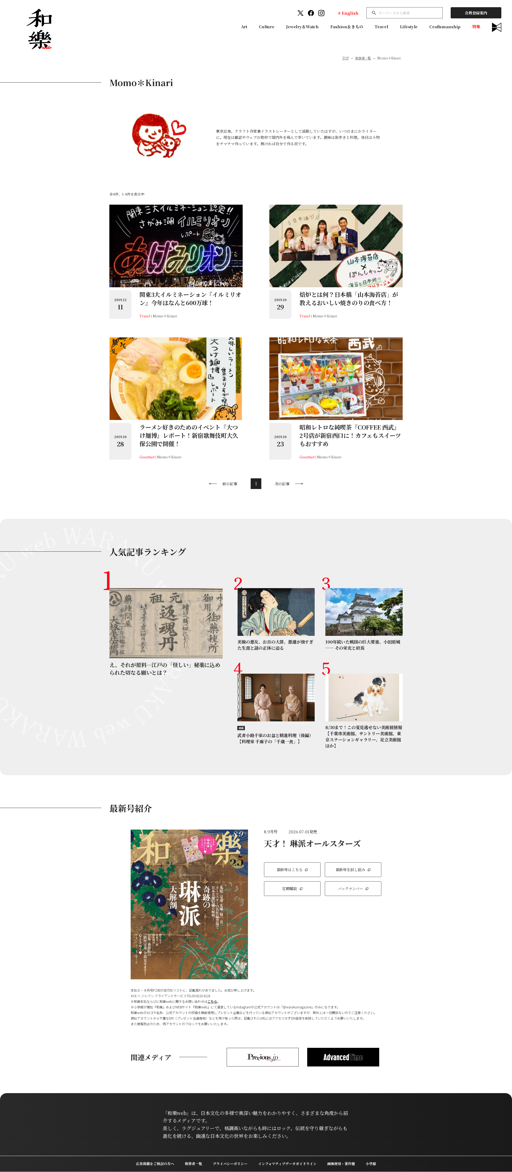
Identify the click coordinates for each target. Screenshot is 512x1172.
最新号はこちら (290, 869)
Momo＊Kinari (165, 315)
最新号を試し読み (350, 869)
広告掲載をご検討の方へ (155, 1163)
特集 (476, 26)
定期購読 (289, 888)
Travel (381, 26)
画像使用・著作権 (341, 1163)
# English (348, 13)
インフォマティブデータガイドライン (287, 1163)
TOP (345, 58)
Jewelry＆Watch (302, 26)
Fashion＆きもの (346, 26)
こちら (212, 1001)
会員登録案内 (476, 12)
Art (244, 26)
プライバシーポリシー (230, 1163)
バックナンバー (350, 888)
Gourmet (147, 456)
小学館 (371, 1163)
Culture (266, 26)
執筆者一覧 (363, 58)
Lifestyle (409, 26)
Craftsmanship (445, 26)
